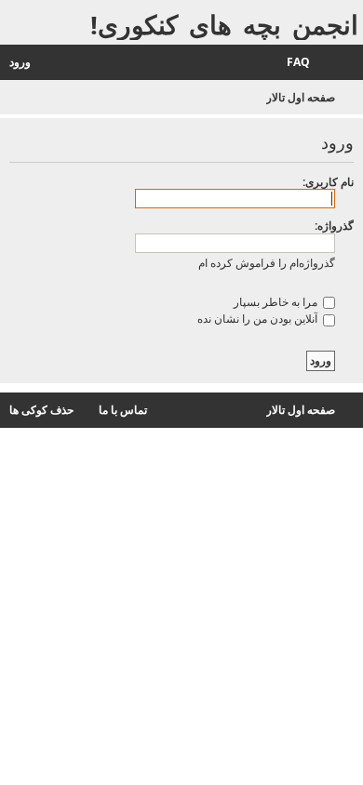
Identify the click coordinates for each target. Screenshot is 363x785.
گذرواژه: (334, 225)
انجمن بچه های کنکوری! (224, 24)
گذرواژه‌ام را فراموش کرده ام (266, 263)
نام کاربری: (328, 182)
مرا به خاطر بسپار (277, 302)
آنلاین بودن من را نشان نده (258, 318)
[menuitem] (308, 62)
